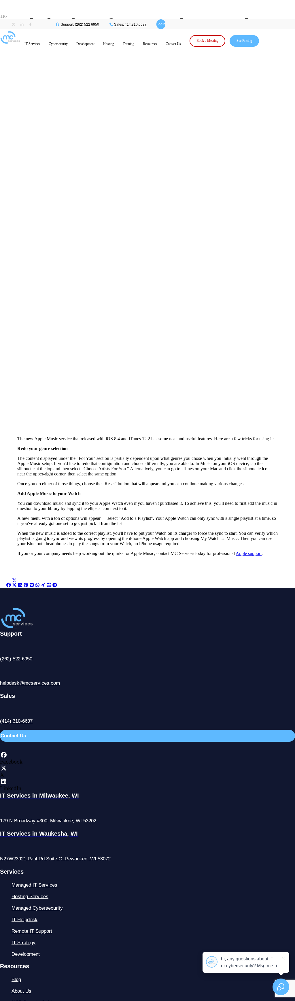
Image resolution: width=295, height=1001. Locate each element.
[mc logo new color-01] (10, 45)
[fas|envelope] (147, 671)
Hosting (108, 44)
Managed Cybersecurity (37, 908)
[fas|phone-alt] (147, 647)
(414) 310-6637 (16, 721)
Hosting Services (30, 896)
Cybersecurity (58, 44)
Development (85, 44)
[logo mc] (28, 626)
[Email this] (3, 585)
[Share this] (9, 585)
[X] (3, 768)
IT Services (32, 44)
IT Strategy (23, 942)
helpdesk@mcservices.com (30, 683)
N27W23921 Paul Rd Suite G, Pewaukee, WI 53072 (55, 859)
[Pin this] (26, 585)
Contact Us (173, 44)
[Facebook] (3, 755)
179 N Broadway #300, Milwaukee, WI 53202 (48, 821)
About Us (21, 991)
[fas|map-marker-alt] (147, 809)
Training (128, 44)
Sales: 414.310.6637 (130, 24)
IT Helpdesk (24, 919)
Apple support (249, 553)
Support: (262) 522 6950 (79, 24)
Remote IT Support (32, 931)
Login (160, 24)
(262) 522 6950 (16, 659)
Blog (16, 979)
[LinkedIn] (3, 781)
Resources (150, 44)
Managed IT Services (34, 885)
